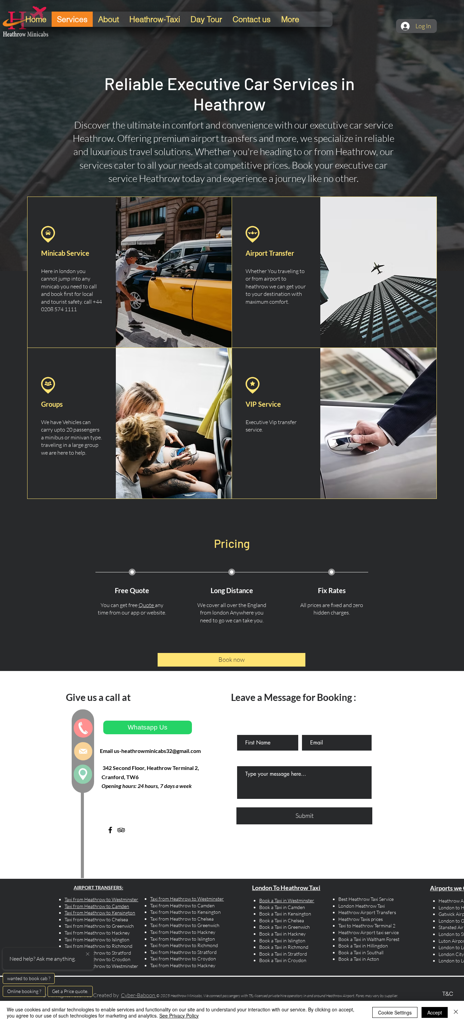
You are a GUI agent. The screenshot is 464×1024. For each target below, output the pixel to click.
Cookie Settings (395, 1012)
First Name (246, 729)
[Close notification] (87, 954)
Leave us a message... (258, 760)
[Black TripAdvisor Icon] (121, 830)
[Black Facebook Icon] (110, 830)
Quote (147, 605)
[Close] (456, 1012)
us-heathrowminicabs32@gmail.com (157, 751)
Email (306, 729)
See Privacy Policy (179, 1015)
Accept (434, 1012)
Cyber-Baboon (138, 995)
